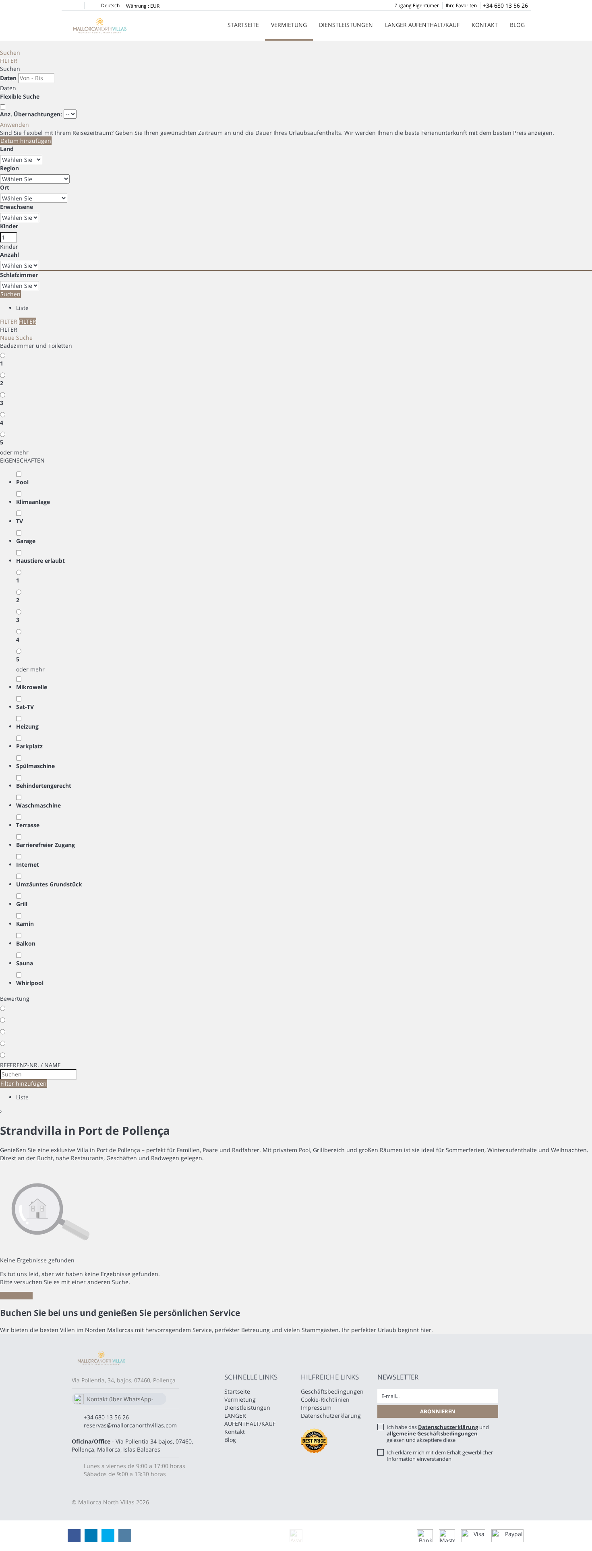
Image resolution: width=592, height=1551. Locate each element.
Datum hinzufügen (25, 141)
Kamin (25, 923)
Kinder (9, 226)
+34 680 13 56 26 (505, 5)
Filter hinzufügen (23, 1083)
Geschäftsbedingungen (332, 1391)
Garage (25, 541)
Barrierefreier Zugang (45, 845)
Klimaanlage (33, 502)
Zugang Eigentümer (417, 5)
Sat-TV (25, 706)
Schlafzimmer (19, 275)
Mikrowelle (31, 687)
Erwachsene (16, 207)
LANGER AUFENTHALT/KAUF (422, 25)
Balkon (25, 943)
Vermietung (289, 25)
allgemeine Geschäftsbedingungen (432, 1433)
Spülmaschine (35, 766)
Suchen (10, 52)
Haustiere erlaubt (40, 560)
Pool (22, 482)
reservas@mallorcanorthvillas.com (130, 1425)
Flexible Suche (20, 96)
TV (19, 521)
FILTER (8, 60)
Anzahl (9, 254)
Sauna (24, 963)
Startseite (243, 25)
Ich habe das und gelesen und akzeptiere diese (438, 1433)
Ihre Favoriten (461, 5)
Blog (517, 25)
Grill (21, 904)
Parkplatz (29, 746)
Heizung (27, 726)
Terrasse (27, 825)
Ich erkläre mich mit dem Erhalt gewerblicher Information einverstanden (440, 1455)
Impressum (316, 1407)
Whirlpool (29, 983)
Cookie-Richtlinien (325, 1399)
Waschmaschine (38, 805)
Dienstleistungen (346, 25)
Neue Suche (16, 337)
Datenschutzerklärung (331, 1415)
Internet (27, 864)
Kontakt (485, 25)
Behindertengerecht (43, 785)
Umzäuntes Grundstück (49, 884)
